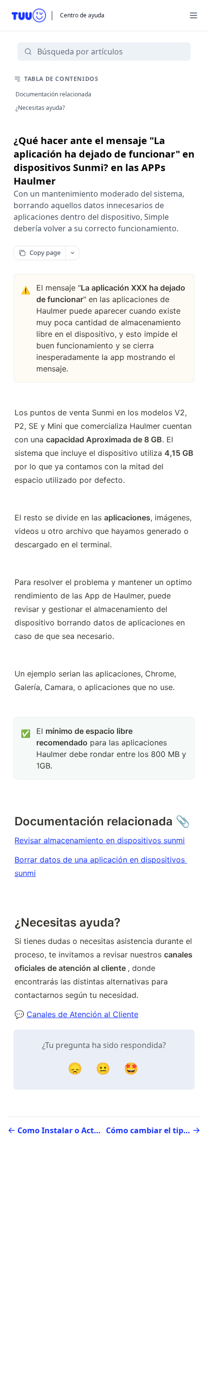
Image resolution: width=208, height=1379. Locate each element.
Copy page (45, 252)
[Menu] (193, 15)
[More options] (72, 253)
